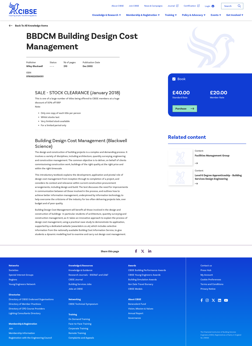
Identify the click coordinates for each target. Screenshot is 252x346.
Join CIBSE (134, 6)
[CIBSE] (23, 11)
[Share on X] (142, 251)
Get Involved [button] (233, 15)
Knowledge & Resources (81, 265)
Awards (132, 265)
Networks (14, 265)
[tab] (210, 79)
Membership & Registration (23, 323)
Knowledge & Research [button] (105, 15)
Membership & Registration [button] (141, 15)
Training (73, 314)
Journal (171, 6)
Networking (75, 299)
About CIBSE (118, 6)
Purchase (180, 108)
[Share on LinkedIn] (149, 251)
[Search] (239, 6)
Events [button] (214, 15)
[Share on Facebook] (136, 251)
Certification (190, 6)
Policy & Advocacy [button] (192, 15)
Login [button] (207, 6)
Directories (14, 294)
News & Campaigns (153, 6)
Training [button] (169, 15)
